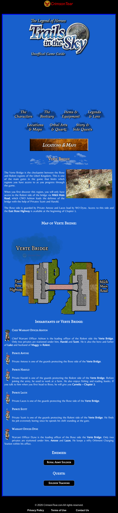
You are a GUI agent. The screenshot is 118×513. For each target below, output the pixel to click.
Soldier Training (59, 483)
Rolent (46, 344)
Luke (10, 344)
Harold (64, 341)
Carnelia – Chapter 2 (83, 384)
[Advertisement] (59, 83)
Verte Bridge (71, 321)
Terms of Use (58, 510)
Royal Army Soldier (59, 462)
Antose (54, 440)
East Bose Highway (19, 211)
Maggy (35, 344)
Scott (76, 341)
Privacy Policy (35, 510)
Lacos (68, 440)
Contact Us (82, 510)
